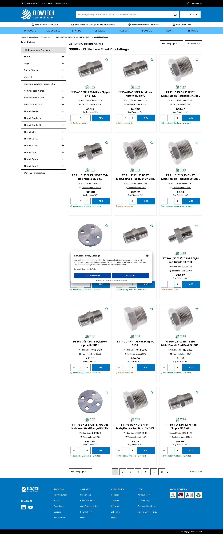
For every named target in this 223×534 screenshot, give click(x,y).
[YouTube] (30, 507)
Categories (53, 30)
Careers (57, 512)
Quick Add (115, 506)
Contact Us (115, 495)
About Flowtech (60, 495)
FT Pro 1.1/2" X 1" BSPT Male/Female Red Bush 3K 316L (180, 94)
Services (100, 30)
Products (30, 30)
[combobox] (171, 43)
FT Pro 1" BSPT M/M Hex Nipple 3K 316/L (90, 94)
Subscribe (115, 512)
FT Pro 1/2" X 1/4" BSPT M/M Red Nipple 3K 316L (181, 260)
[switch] (25, 50)
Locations (115, 500)
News (169, 30)
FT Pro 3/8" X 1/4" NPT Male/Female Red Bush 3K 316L (180, 177)
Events (57, 500)
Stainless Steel (46, 37)
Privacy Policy (144, 495)
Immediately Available (39, 50)
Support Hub (85, 495)
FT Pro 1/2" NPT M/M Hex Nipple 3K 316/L (181, 426)
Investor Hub (61, 3)
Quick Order (47, 3)
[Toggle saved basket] (106, 59)
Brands (76, 30)
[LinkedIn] (23, 507)
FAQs (82, 517)
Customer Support (29, 3)
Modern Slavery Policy (147, 512)
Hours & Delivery (87, 500)
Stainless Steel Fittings (64, 37)
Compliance (59, 506)
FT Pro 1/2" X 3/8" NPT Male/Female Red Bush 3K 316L (135, 426)
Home (23, 37)
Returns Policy (86, 512)
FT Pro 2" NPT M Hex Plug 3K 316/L (135, 343)
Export (114, 517)
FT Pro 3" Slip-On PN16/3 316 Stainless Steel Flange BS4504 (90, 426)
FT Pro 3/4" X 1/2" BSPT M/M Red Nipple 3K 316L (90, 177)
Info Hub (193, 30)
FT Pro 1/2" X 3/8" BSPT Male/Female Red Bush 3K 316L (180, 343)
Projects (123, 30)
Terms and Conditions (147, 506)
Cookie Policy (143, 500)
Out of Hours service (89, 506)
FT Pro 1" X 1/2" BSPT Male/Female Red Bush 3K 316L (135, 177)
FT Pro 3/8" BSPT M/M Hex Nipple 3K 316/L (90, 343)
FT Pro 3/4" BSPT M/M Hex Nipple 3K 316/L (135, 94)
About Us (146, 30)
